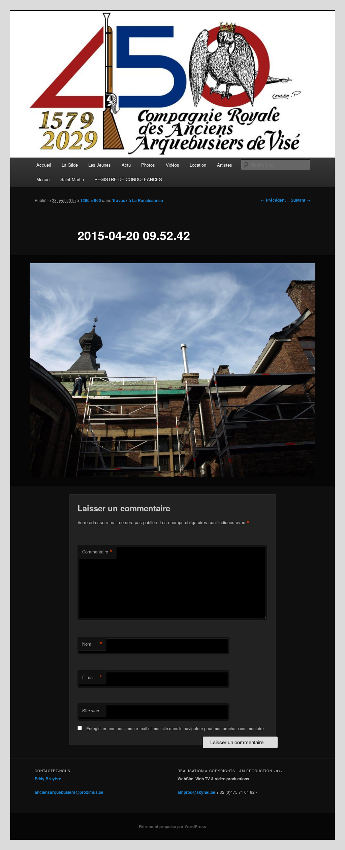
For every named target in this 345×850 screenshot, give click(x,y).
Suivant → (300, 200)
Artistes (224, 165)
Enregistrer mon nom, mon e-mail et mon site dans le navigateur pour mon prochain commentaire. (175, 728)
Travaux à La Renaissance (137, 200)
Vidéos (172, 165)
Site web (90, 710)
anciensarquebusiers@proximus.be (69, 792)
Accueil (43, 165)
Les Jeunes (99, 165)
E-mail (92, 677)
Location (198, 165)
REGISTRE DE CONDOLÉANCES (128, 179)
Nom (92, 644)
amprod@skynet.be (196, 792)
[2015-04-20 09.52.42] (172, 370)
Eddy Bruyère (48, 779)
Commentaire (97, 551)
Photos (148, 165)
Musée (43, 179)
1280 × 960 (90, 200)
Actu (126, 165)
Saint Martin (72, 179)
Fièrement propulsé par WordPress (172, 826)
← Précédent (273, 200)
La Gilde (70, 165)
